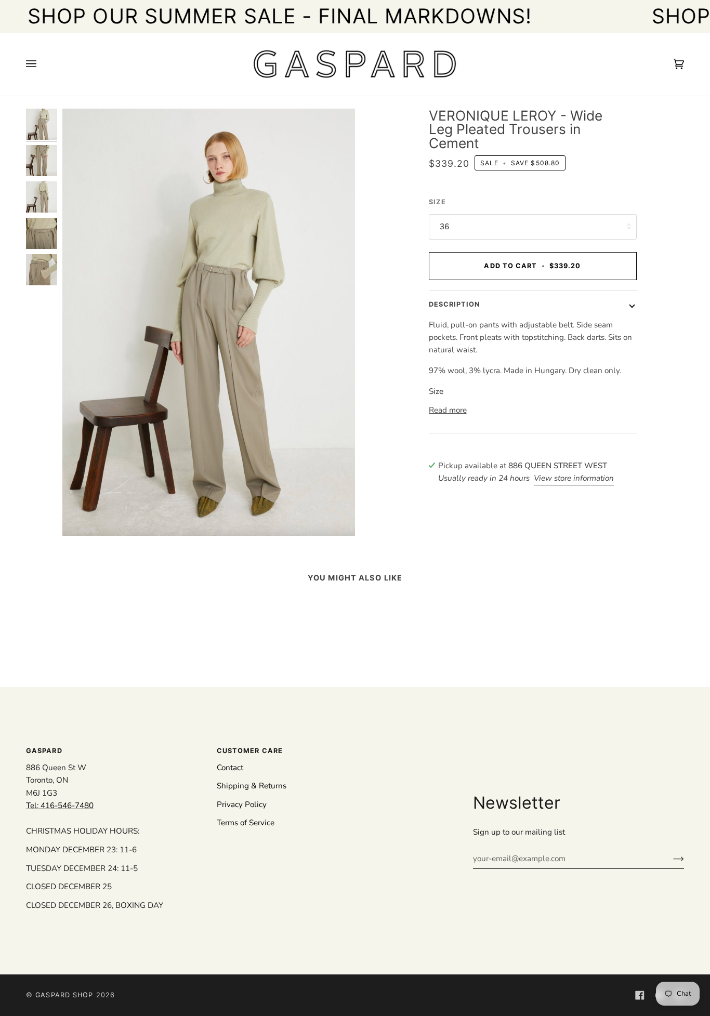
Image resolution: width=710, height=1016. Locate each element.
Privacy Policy (242, 804)
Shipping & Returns (251, 786)
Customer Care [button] (250, 751)
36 (444, 226)
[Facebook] (640, 995)
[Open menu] (41, 64)
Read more (448, 410)
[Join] (670, 858)
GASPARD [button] (44, 751)
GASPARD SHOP (64, 995)
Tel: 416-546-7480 (60, 805)
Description (454, 304)
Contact (230, 767)
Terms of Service (245, 822)
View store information (574, 478)
